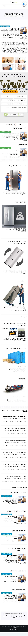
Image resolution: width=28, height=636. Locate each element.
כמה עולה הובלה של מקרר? (17, 166)
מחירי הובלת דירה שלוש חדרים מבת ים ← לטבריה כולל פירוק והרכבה (15, 429)
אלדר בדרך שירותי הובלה (18, 492)
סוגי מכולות (22, 379)
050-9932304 (7, 574)
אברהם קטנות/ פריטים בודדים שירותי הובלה (16, 549)
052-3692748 (7, 534)
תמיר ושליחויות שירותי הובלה (16, 511)
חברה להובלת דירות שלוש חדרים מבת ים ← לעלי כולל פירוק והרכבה (15, 441)
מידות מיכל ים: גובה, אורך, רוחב (16, 348)
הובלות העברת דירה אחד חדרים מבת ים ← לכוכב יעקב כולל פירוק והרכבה (14, 417)
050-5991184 (7, 553)
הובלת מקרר (22, 281)
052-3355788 (7, 496)
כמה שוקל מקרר (21, 202)
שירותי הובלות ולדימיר (20, 128)
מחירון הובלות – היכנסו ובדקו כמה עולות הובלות (15, 324)
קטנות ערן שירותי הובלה (18, 571)
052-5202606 (7, 593)
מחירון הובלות (23, 317)
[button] (24, 3)
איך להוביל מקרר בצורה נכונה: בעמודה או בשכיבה (16, 242)
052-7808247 (7, 514)
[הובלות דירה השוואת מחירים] (14, 81)
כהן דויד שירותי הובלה (19, 531)
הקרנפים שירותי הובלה (19, 590)
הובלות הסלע (23, 145)
